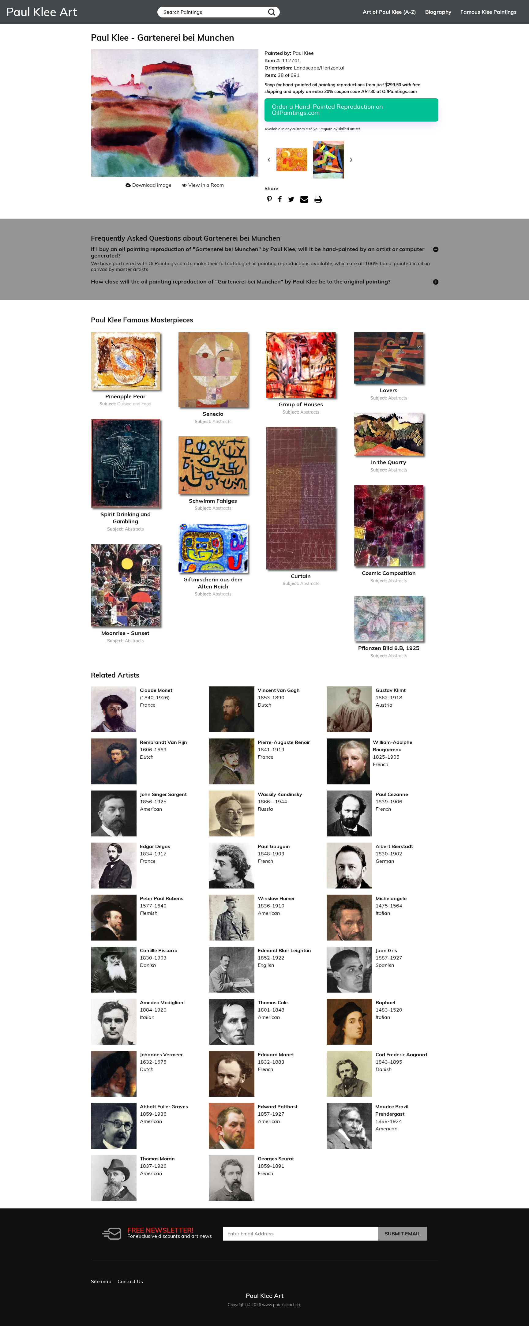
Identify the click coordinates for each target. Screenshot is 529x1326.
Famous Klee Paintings (488, 12)
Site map (101, 1281)
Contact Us (130, 1281)
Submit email (402, 1233)
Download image (151, 185)
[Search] (272, 12)
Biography (438, 12)
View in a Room (206, 185)
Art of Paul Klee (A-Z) (389, 12)
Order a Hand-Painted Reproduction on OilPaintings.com (327, 109)
